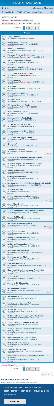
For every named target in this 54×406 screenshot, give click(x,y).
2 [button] (26, 28)
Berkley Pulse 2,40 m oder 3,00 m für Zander (25, 316)
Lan (21, 225)
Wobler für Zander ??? (16, 309)
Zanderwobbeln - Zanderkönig (19, 118)
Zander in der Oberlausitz (17, 283)
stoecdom (23, 198)
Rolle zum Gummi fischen (18, 343)
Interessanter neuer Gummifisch (20, 131)
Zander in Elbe (13, 277)
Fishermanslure (25, 50)
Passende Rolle (13, 100)
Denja (22, 151)
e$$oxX (22, 172)
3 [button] (29, 28)
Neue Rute (11, 87)
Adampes (23, 246)
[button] (38, 27)
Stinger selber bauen (15, 170)
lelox (21, 191)
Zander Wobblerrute (15, 217)
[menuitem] (7, 8)
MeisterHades (24, 126)
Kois (21, 332)
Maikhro (22, 95)
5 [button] (35, 28)
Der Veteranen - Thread (16, 289)
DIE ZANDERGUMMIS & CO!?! (19, 223)
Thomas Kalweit (15, 20)
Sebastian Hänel (27, 20)
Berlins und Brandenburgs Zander (21, 244)
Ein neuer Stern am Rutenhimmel (21, 55)
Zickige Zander (13, 37)
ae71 (21, 139)
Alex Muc (23, 259)
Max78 (22, 44)
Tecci (21, 339)
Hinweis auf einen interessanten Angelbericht (25, 270)
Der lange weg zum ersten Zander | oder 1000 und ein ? (29, 183)
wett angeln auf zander (16, 177)
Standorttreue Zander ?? (17, 150)
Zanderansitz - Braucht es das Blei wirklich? (25, 157)
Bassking (23, 359)
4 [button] (32, 28)
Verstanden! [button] (14, 401)
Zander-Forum (9, 17)
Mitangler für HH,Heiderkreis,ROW (21, 238)
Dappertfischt (24, 69)
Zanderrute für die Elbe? (17, 257)
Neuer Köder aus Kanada (17, 112)
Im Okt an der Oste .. (15, 190)
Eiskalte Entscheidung (16, 349)
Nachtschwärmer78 (26, 265)
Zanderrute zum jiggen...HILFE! (20, 138)
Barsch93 (23, 165)
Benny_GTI (23, 101)
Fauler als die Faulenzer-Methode (20, 303)
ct (20, 133)
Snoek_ (22, 298)
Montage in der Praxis (16, 49)
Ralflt (21, 107)
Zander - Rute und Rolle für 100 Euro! (22, 322)
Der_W (22, 324)
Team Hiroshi (24, 252)
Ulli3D (22, 120)
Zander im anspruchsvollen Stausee (22, 196)
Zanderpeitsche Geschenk (17, 93)
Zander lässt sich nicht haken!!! (20, 74)
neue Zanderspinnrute (16, 231)
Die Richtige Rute (14, 296)
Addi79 (22, 113)
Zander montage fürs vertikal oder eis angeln (25, 210)
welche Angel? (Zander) (17, 42)
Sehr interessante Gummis (18, 67)
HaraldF (22, 311)
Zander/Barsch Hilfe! (15, 204)
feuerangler (23, 185)
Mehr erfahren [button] (10, 394)
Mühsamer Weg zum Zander (18, 105)
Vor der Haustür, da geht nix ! (19, 125)
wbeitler (22, 38)
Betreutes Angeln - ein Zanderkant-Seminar (24, 164)
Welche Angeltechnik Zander (19, 61)
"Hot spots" (12, 144)
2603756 (22, 272)
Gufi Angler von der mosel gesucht (21, 337)
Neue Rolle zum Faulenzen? (18, 251)
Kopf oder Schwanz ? (16, 264)
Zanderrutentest (13, 80)
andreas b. (23, 88)
